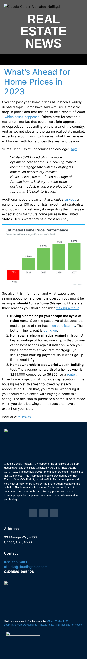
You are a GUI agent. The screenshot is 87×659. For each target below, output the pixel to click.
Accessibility (30, 624)
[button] (43, 59)
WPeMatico (24, 416)
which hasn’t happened (22, 117)
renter (71, 374)
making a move (67, 308)
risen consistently (62, 326)
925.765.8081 (15, 562)
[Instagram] (43, 513)
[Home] (33, 513)
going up (50, 330)
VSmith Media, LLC (57, 621)
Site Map (17, 624)
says (74, 149)
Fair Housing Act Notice (69, 624)
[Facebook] (54, 513)
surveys (70, 199)
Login (7, 624)
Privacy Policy (46, 624)
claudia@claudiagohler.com (26, 567)
